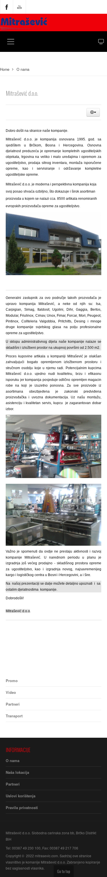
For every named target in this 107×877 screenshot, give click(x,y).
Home (4, 69)
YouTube (19, 7)
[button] (93, 112)
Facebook (6, 7)
